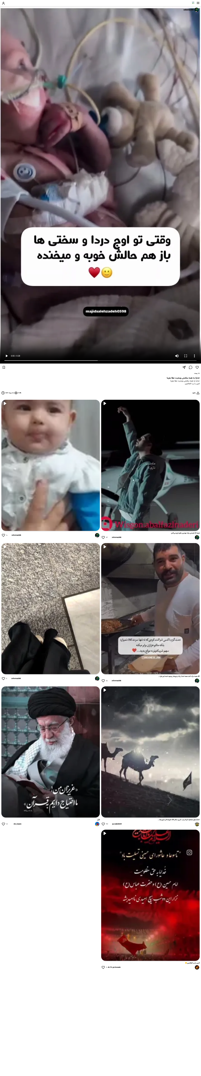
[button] (198, 3)
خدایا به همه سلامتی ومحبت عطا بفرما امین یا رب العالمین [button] (185, 382)
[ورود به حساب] (3, 3)
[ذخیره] (3, 367)
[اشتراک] (184, 367)
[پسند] (197, 367)
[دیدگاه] (190, 367)
